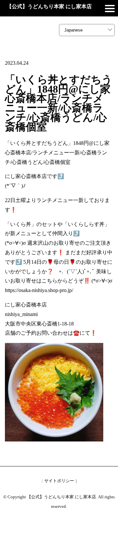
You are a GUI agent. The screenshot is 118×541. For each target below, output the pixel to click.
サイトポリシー (59, 480)
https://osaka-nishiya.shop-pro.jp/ (39, 290)
